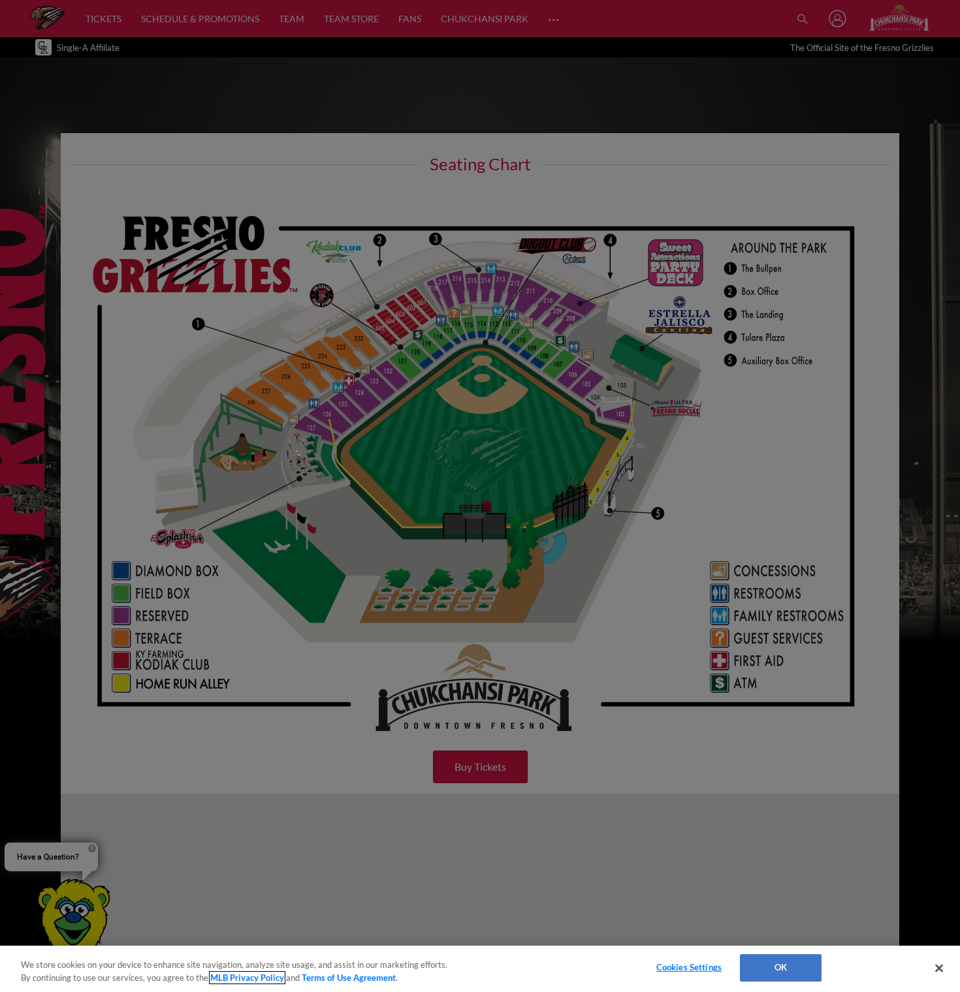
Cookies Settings (689, 967)
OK (781, 967)
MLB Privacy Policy (247, 977)
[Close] (939, 967)
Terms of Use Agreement (349, 977)
